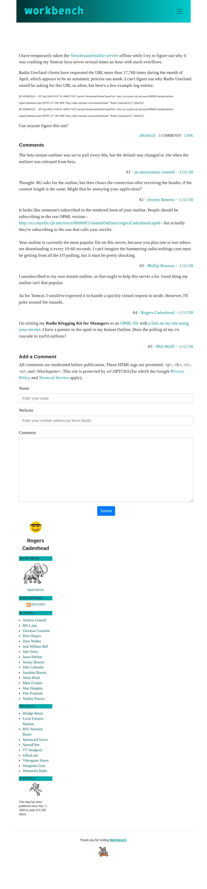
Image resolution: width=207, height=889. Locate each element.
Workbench (118, 840)
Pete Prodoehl (33, 693)
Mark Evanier (32, 683)
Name (24, 388)
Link (189, 135)
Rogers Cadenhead (157, 312)
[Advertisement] (111, 36)
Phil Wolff (165, 346)
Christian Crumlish (36, 631)
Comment (27, 432)
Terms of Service (54, 377)
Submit (106, 511)
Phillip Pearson (160, 265)
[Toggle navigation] (179, 11)
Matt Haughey (33, 688)
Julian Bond (31, 678)
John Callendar (33, 667)
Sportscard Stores (35, 740)
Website (26, 410)
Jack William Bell (35, 646)
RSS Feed (38, 604)
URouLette (30, 755)
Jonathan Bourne (34, 673)
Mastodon (36, 589)
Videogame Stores (35, 760)
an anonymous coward (154, 172)
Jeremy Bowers (160, 199)
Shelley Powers (34, 699)
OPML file (129, 323)
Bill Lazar (30, 625)
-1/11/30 (185, 172)
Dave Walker (32, 641)
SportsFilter (31, 745)
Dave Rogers (32, 636)
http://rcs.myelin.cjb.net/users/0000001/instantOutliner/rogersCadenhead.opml (89, 223)
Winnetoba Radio (35, 771)
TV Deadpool (32, 750)
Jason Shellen (32, 657)
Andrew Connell (34, 620)
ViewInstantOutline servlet (94, 55)
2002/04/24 (147, 135)
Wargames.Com (34, 766)
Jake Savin (30, 652)
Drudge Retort (33, 713)
